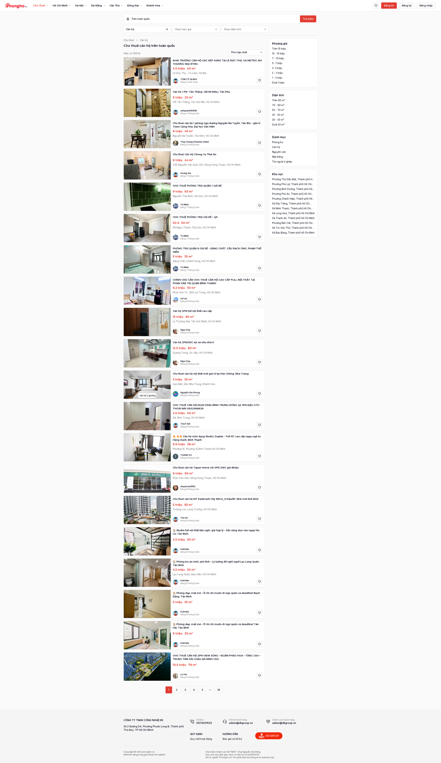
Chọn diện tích (232, 29)
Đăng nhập (426, 5)
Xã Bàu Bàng (293, 232)
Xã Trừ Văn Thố (292, 228)
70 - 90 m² (278, 105)
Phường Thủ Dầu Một (293, 179)
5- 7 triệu (277, 63)
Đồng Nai (133, 5)
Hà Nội (79, 5)
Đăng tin (389, 5)
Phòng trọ (277, 142)
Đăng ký (407, 5)
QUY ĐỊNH (196, 734)
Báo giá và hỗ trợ (232, 738)
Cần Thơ (115, 5)
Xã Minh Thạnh (291, 208)
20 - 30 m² (278, 119)
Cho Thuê (39, 5)
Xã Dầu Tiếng (290, 203)
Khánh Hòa (153, 5)
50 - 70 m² (278, 109)
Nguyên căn (279, 151)
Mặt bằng (277, 156)
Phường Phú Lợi (292, 184)
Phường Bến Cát (292, 223)
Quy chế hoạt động (201, 738)
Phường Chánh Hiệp (292, 198)
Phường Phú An (291, 194)
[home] (16, 5)
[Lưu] (259, 80)
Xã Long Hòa (293, 213)
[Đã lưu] (376, 5)
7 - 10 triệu (278, 58)
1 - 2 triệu (277, 77)
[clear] (167, 29)
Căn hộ (130, 29)
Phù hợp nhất (239, 52)
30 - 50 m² (278, 114)
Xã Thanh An (293, 218)
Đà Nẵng (96, 5)
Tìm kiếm (308, 18)
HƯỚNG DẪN (230, 734)
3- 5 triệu (277, 68)
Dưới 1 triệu (278, 82)
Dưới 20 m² (278, 124)
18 (218, 689)
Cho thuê (129, 40)
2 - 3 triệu (277, 72)
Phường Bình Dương (292, 189)
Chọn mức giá (183, 29)
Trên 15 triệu (279, 48)
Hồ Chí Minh (60, 5)
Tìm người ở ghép (282, 161)
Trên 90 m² (278, 100)
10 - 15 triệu (278, 53)
